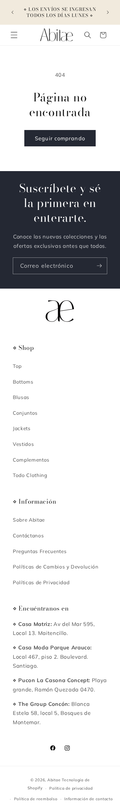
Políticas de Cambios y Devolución (56, 567)
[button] (14, 35)
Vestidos (23, 444)
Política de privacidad (70, 788)
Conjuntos (25, 413)
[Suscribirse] (99, 265)
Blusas (21, 397)
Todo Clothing (30, 475)
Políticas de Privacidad (41, 582)
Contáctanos (28, 536)
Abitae (54, 779)
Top (17, 366)
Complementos (31, 460)
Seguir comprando (60, 138)
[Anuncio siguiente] (108, 12)
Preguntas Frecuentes (40, 551)
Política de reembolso (36, 798)
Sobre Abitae (29, 520)
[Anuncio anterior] (12, 12)
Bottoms (23, 382)
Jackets (22, 428)
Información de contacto (88, 798)
